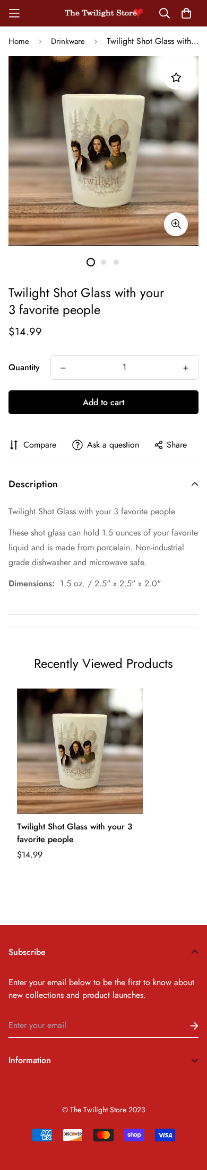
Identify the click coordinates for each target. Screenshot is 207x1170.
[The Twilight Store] (104, 13)
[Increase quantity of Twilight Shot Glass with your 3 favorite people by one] (186, 368)
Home (18, 41)
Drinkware (68, 41)
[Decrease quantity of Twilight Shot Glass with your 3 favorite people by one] (63, 368)
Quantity (24, 367)
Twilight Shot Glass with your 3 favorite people (74, 832)
